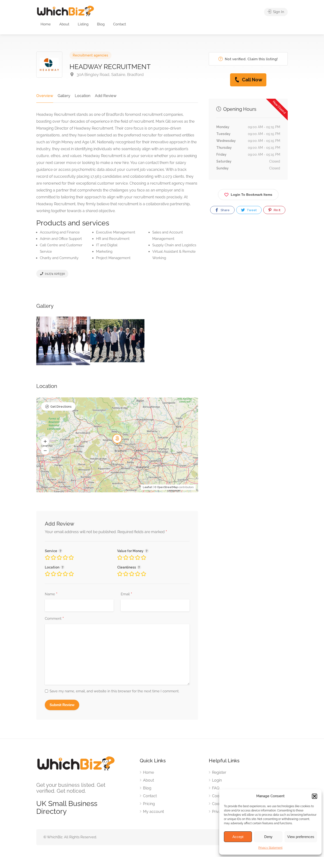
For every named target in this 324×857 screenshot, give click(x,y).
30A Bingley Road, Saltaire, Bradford (110, 74)
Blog (101, 24)
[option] (63, 341)
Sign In (278, 12)
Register (219, 772)
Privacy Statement (270, 847)
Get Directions (60, 406)
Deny (268, 837)
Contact (119, 24)
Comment (54, 619)
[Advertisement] (248, 268)
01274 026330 (54, 273)
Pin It (276, 210)
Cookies (219, 796)
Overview (44, 95)
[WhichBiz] (65, 10)
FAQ (215, 788)
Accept (237, 837)
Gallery (64, 95)
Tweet (251, 210)
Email (126, 594)
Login (217, 780)
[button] (314, 796)
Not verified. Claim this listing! (251, 59)
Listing (83, 24)
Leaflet (147, 487)
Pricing (149, 803)
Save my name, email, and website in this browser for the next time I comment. (114, 691)
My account (153, 811)
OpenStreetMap (167, 487)
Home (46, 24)
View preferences (300, 837)
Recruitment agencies (90, 55)
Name (51, 594)
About (64, 24)
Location (82, 95)
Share (225, 210)
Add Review (105, 95)
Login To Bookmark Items (251, 194)
